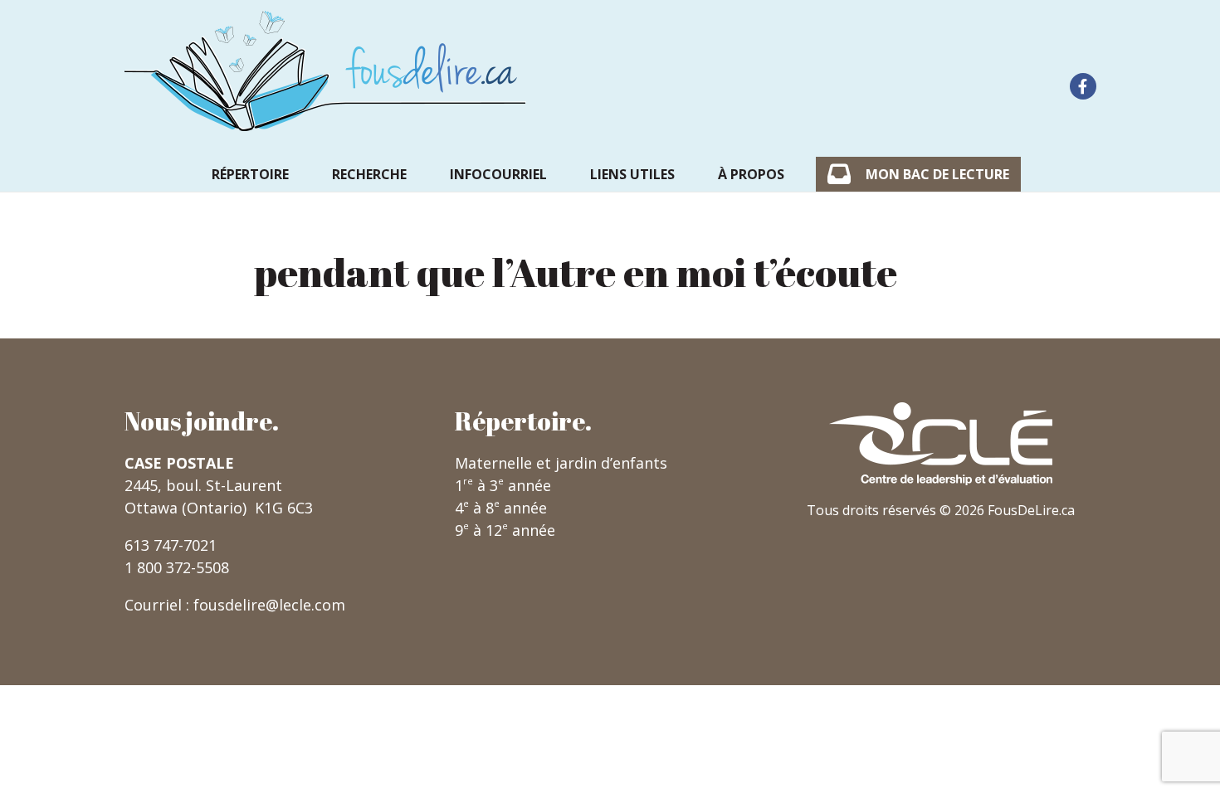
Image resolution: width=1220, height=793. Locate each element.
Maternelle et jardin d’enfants (561, 463)
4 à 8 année (501, 508)
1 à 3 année (503, 485)
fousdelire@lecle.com (269, 605)
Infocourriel (498, 174)
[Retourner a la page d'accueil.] (325, 71)
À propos (751, 174)
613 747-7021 (170, 545)
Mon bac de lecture (937, 174)
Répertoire (250, 174)
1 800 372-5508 (176, 567)
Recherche (369, 174)
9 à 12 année (505, 530)
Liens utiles (632, 174)
